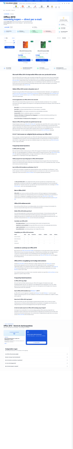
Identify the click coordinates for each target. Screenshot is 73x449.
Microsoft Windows (46, 130)
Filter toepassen (10, 47)
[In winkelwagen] (32, 60)
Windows (16, 269)
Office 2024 (54, 152)
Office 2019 (27, 124)
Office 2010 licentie (55, 140)
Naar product (24, 60)
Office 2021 (33, 124)
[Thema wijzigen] (62, 3)
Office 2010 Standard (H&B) (27, 250)
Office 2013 (49, 263)
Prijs (5, 40)
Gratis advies (37, 342)
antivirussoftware (51, 272)
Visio (29, 217)
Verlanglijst (26, 62)
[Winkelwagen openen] (69, 3)
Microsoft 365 (27, 84)
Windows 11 (46, 293)
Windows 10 (33, 290)
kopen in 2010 (30, 94)
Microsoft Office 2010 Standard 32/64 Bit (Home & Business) (26, 93)
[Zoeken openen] (59, 3)
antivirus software (30, 172)
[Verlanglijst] (67, 3)
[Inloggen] (65, 3)
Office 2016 (48, 255)
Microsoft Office (16, 80)
